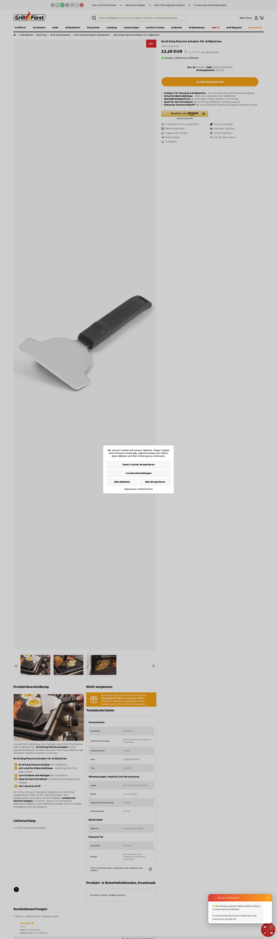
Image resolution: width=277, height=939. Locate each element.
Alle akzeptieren (155, 481)
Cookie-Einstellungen (138, 473)
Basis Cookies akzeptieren (139, 464)
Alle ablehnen (122, 481)
